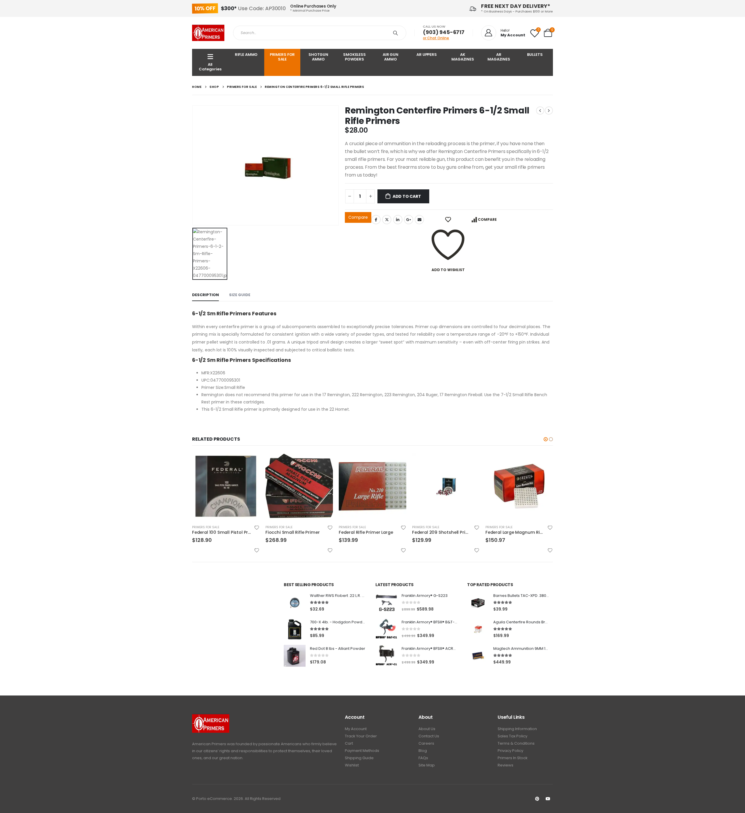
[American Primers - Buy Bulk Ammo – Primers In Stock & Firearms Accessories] (208, 33)
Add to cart (407, 196)
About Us (426, 729)
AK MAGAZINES (462, 57)
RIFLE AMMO (246, 54)
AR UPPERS (426, 54)
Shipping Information (517, 729)
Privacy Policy (510, 750)
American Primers (209, 744)
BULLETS (534, 54)
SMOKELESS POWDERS (354, 57)
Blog (422, 750)
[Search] (396, 33)
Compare (358, 217)
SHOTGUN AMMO (318, 57)
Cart (349, 743)
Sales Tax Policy (512, 736)
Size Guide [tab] (239, 295)
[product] (226, 486)
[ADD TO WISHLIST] (448, 219)
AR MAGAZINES (498, 57)
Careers (426, 743)
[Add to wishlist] (257, 528)
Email (419, 219)
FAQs (423, 758)
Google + (408, 219)
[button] (545, 439)
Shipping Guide (359, 758)
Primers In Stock (513, 758)
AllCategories (210, 67)
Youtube (548, 798)
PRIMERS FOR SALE (282, 57)
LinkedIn (397, 219)
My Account (356, 729)
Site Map (426, 765)
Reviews (505, 765)
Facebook (376, 219)
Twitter (386, 219)
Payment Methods (362, 750)
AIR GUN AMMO (390, 57)
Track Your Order (361, 736)
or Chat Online (436, 37)
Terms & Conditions (516, 743)
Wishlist (352, 765)
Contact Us (428, 736)
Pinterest (537, 798)
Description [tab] (205, 295)
